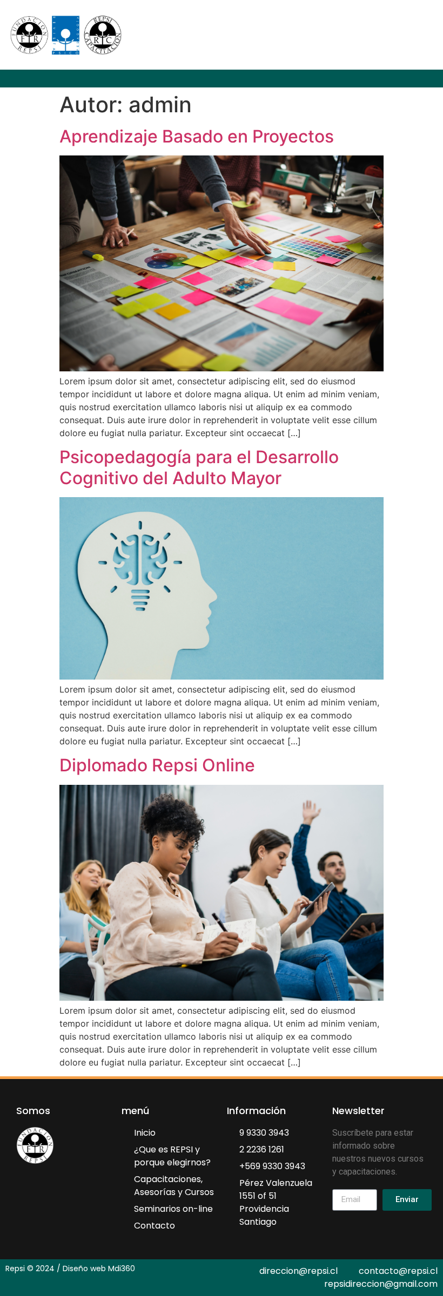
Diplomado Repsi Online (157, 765)
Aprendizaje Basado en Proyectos (196, 136)
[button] (435, 78)
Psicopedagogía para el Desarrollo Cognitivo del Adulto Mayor (199, 467)
